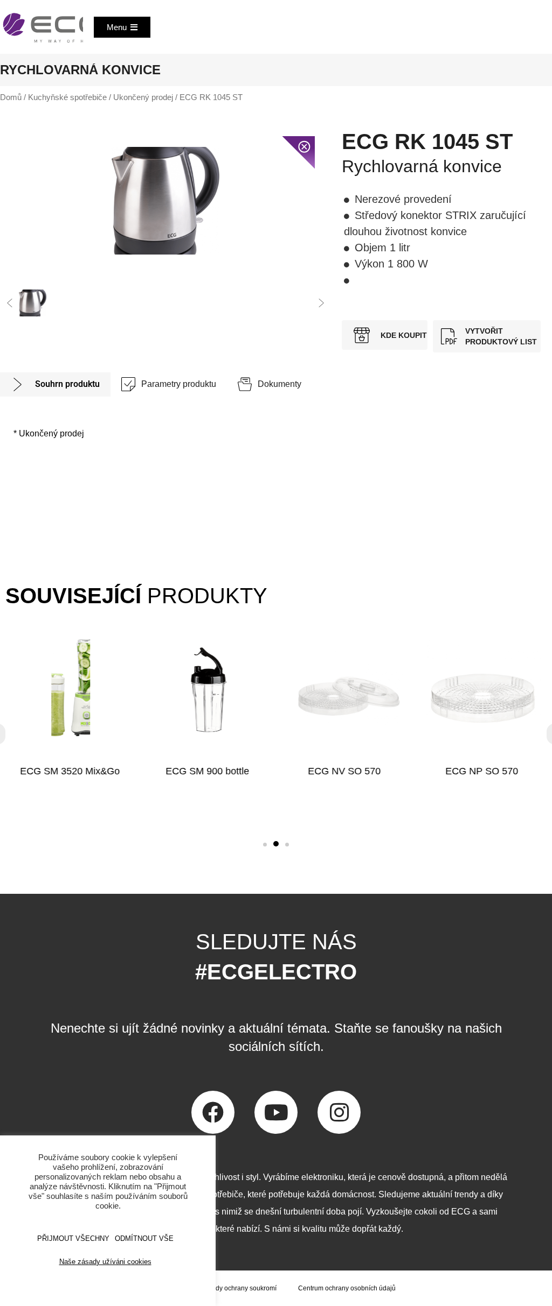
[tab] (55, 384)
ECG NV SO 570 (344, 771)
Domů (11, 97)
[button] (9, 303)
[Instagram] (339, 1112)
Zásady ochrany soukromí (239, 1288)
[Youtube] (276, 1112)
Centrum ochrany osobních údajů (347, 1288)
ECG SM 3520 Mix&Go (70, 771)
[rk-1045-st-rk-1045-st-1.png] (165, 201)
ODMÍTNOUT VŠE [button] (144, 1238)
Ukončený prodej (143, 97)
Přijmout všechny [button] (73, 1238)
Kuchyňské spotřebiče (67, 97)
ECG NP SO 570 (482, 771)
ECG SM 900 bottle (207, 771)
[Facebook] (212, 1112)
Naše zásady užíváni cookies (105, 1262)
